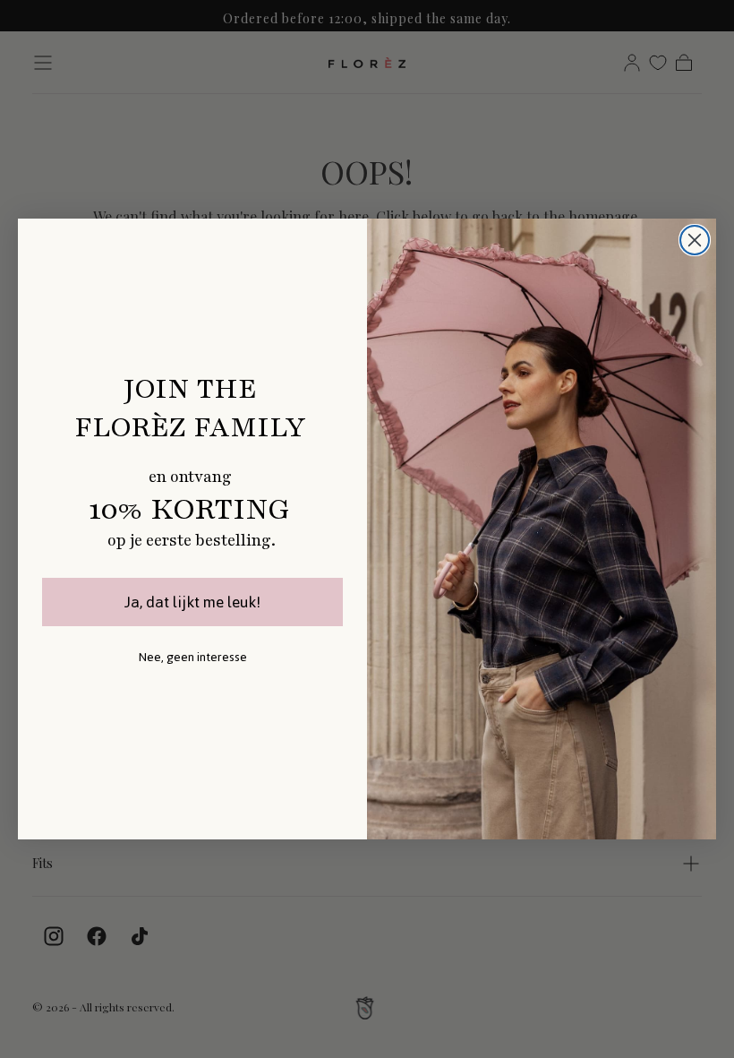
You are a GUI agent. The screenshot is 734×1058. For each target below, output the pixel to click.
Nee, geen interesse (193, 657)
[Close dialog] (694, 240)
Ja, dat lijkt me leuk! (192, 602)
